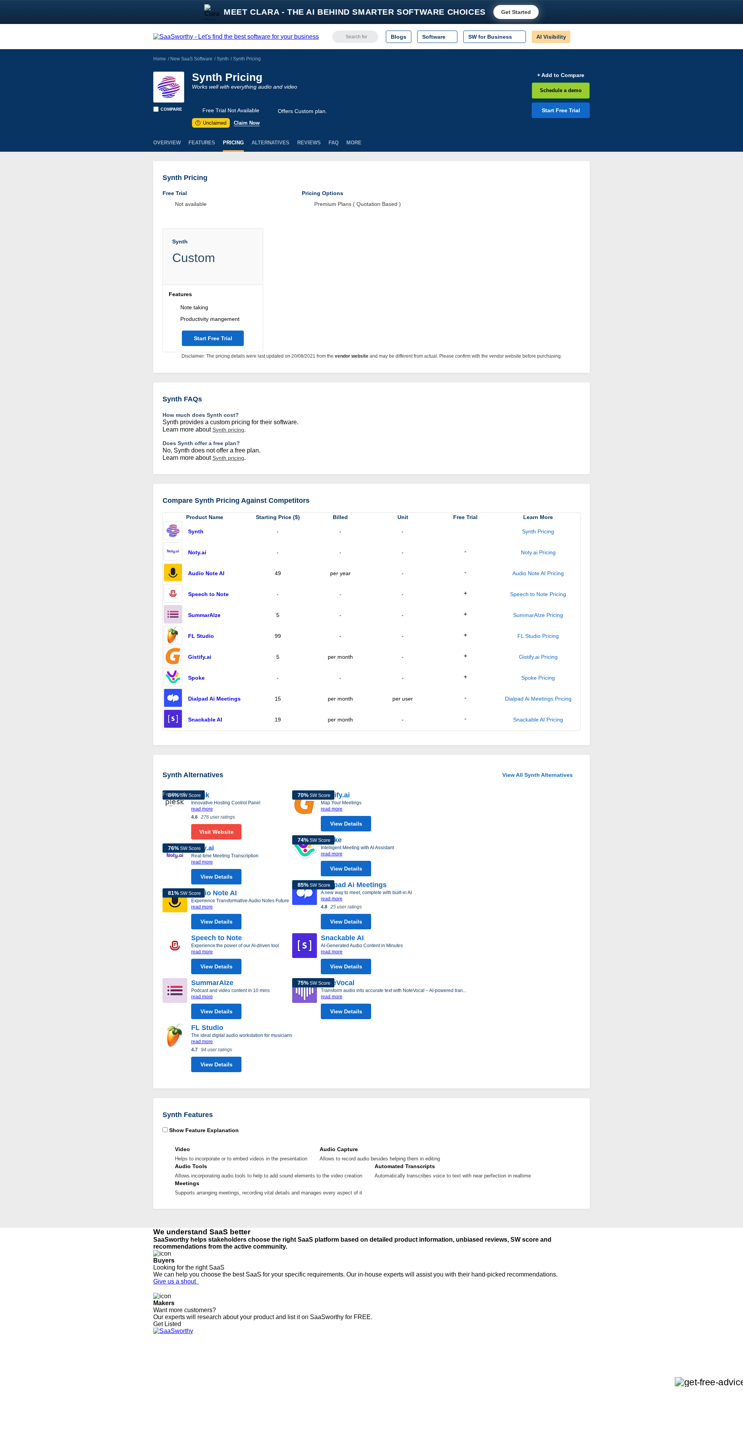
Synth (223, 59)
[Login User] (580, 37)
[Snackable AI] (173, 719)
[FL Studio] (173, 636)
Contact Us (166, 1423)
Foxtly (252, 1423)
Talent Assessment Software (384, 1416)
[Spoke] (173, 678)
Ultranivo (255, 1395)
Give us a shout (176, 1281)
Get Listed (168, 1324)
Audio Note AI (206, 573)
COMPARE (171, 109)
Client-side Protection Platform (387, 1395)
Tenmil (252, 1374)
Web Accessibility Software (382, 1409)
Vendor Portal (170, 1388)
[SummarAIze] (173, 615)
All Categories (170, 1374)
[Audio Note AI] (173, 573)
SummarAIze (204, 615)
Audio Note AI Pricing (538, 573)
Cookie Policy (227, 1381)
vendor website (351, 356)
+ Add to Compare (560, 75)
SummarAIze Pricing (538, 615)
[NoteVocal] (304, 1000)
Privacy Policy (228, 1367)
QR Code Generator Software (386, 1388)
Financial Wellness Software (384, 1430)
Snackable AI (205, 719)
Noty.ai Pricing (538, 552)
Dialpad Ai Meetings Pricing (538, 699)
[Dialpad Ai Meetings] (173, 699)
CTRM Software (369, 1381)
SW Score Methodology (182, 1409)
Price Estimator (171, 1381)
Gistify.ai (199, 657)
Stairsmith (257, 1367)
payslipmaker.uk (264, 1388)
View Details (216, 877)
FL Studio (201, 636)
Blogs (398, 37)
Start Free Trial (561, 110)
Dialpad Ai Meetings (214, 699)
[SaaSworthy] (236, 36)
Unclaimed (211, 123)
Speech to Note (208, 594)
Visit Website (216, 832)
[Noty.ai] (173, 552)
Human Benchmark (268, 1409)
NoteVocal (337, 983)
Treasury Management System (387, 1423)
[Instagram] (558, 1374)
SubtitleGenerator (266, 1416)
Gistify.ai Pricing (538, 657)
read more (202, 809)
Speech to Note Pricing (538, 594)
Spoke (196, 678)
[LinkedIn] (553, 1374)
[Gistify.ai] (173, 657)
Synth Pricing (538, 531)
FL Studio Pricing (538, 636)
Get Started (516, 12)
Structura (256, 1381)
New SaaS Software (191, 59)
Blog (158, 1402)
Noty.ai (197, 552)
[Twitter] (550, 1374)
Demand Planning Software (383, 1367)
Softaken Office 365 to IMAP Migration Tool (297, 1430)
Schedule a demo (561, 90)
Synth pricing (228, 430)
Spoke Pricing (538, 678)
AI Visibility (551, 37)
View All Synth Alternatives (537, 775)
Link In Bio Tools (370, 1402)
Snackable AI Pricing (538, 719)
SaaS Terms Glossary (179, 1416)
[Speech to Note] (173, 594)
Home (159, 59)
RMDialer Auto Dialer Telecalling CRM (291, 1402)
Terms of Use (227, 1374)
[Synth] (168, 87)
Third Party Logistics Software (386, 1374)
